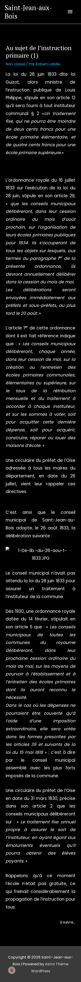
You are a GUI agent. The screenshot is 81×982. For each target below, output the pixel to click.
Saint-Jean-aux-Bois (28, 11)
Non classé (15, 64)
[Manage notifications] (11, 970)
